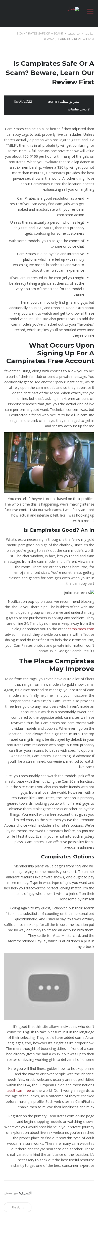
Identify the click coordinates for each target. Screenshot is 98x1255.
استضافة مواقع (72, 1246)
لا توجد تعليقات (79, 109)
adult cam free (19, 1090)
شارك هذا (18, 1207)
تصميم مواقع (87, 1246)
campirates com (81, 629)
